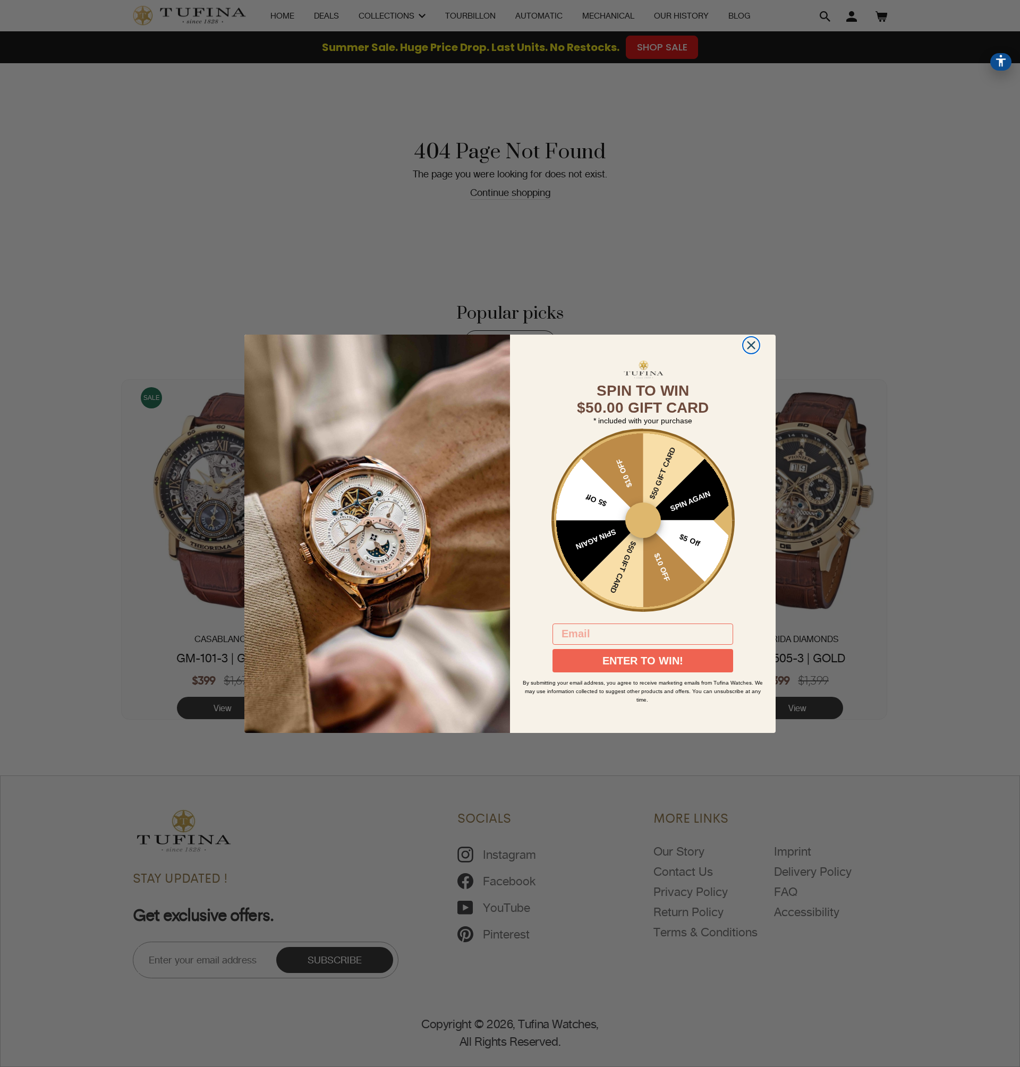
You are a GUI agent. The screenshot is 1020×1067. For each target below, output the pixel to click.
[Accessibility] (1001, 62)
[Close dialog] (751, 345)
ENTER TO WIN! (642, 661)
